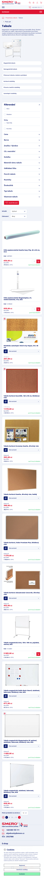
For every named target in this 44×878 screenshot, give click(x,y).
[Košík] (41, 2)
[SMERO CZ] (11, 2)
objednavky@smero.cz (15, 833)
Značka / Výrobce (11, 146)
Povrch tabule (9, 174)
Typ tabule (8, 191)
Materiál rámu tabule (13, 163)
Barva (6, 140)
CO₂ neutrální (9, 151)
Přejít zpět (8, 21)
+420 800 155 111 (37, 7)
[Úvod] (3, 18)
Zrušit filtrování (13, 203)
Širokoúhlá (8, 185)
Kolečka (7, 157)
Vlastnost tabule (10, 197)
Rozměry (7, 180)
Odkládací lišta (10, 168)
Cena (6, 134)
